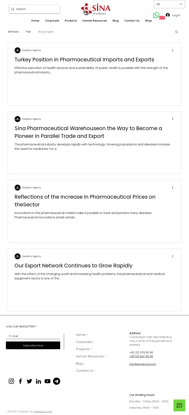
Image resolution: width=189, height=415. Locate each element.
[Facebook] (20, 381)
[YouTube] (47, 381)
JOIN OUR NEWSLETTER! (20, 326)
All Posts (13, 32)
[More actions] (174, 50)
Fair (28, 32)
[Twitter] (29, 381)
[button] (52, 20)
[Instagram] (11, 381)
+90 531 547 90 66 (141, 356)
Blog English (46, 32)
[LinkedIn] (38, 381)
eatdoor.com (43, 411)
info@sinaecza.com (142, 364)
